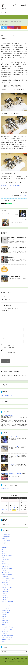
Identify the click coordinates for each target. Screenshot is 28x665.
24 (3, 510)
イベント (4, 551)
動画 (4, 641)
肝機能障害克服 (6, 536)
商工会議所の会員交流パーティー (16, 276)
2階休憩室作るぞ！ (13, 257)
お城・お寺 (5, 608)
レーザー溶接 (6, 626)
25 (6, 510)
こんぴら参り (12, 464)
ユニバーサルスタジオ (8, 578)
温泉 (4, 616)
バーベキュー (6, 580)
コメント (2, 312)
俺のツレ (5, 603)
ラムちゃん (5, 582)
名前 (2, 327)
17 (3, 507)
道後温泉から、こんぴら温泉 (15, 473)
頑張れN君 (5, 566)
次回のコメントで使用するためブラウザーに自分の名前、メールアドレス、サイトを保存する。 (14, 346)
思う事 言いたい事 (7, 555)
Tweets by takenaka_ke (6, 395)
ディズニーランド (7, 568)
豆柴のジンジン (6, 610)
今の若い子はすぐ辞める (14, 436)
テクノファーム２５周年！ (14, 455)
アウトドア (5, 565)
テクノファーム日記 (7, 601)
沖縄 (4, 557)
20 (14, 507)
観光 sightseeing (7, 587)
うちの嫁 (5, 597)
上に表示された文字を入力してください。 (10, 352)
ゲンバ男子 (5, 572)
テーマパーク (6, 605)
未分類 (4, 563)
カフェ (4, 542)
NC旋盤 (4, 633)
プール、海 (5, 593)
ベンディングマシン (7, 635)
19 (10, 507)
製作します (5, 622)
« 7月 (2, 513)
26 (10, 510)
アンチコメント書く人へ (14, 446)
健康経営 (5, 538)
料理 (4, 570)
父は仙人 (5, 589)
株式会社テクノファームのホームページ (10, 185)
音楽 (4, 618)
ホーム (3, 21)
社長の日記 (18, 21)
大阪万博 (5, 547)
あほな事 (5, 614)
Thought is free (21, 661)
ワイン (4, 586)
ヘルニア (4, 545)
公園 (4, 599)
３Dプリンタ (5, 544)
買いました (5, 606)
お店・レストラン (7, 574)
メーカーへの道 (6, 540)
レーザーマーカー (7, 629)
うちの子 (5, 591)
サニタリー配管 (6, 534)
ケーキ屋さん (6, 584)
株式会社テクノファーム (6, 488)
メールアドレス (4, 333)
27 (14, 510)
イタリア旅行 (6, 620)
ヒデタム (5, 576)
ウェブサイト (3, 338)
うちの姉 (4, 595)
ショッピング (5, 612)
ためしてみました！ (7, 637)
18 (6, 507)
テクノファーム (10, 21)
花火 (9, 266)
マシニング (5, 631)
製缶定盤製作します (7, 627)
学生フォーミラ (6, 639)
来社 (4, 549)
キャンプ (5, 561)
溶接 (4, 624)
